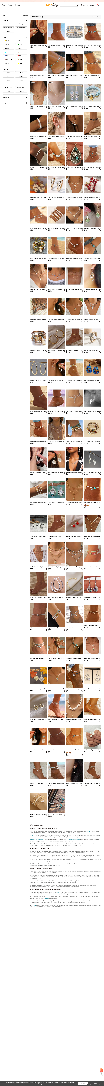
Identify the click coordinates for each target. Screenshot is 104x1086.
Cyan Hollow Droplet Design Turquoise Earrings (60, 814)
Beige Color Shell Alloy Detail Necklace (57, 441)
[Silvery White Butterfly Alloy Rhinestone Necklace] (56, 276)
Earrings (32, 835)
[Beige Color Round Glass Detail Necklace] (56, 676)
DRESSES (44, 10)
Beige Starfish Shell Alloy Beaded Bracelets (41, 502)
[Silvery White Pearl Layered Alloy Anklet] (38, 215)
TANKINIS (64, 10)
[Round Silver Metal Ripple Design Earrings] (56, 584)
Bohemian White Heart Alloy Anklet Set (57, 411)
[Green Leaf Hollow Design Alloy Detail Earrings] (92, 215)
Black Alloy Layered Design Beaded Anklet (76, 689)
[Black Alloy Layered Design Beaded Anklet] (74, 676)
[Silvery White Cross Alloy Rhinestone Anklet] (38, 398)
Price (4, 103)
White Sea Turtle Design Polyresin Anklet (40, 628)
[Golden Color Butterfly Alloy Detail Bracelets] (38, 801)
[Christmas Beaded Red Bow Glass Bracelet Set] (92, 184)
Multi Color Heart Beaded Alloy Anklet (93, 45)
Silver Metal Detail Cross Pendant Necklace (76, 472)
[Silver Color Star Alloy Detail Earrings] (74, 123)
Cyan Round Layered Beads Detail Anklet (58, 167)
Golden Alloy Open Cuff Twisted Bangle (76, 597)
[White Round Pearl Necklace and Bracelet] (74, 215)
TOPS (22, 10)
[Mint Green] (88, 505)
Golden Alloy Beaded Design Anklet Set (93, 625)
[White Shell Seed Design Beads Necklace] (74, 706)
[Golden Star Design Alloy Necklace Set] (74, 184)
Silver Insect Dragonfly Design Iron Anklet (58, 258)
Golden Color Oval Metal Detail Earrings (40, 380)
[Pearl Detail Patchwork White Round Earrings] (38, 459)
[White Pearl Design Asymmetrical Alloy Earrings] (74, 770)
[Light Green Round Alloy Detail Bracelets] (56, 615)
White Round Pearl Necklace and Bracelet (76, 228)
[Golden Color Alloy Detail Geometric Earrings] (56, 645)
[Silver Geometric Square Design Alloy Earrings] (38, 523)
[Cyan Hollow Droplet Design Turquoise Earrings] (56, 801)
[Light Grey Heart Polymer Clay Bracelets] (74, 32)
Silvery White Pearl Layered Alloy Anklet (40, 228)
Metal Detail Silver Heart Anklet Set (74, 628)
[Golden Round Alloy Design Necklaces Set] (56, 554)
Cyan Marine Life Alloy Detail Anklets (75, 441)
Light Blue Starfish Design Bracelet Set (93, 106)
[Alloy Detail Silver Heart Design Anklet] (74, 398)
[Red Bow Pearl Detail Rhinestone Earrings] (74, 523)
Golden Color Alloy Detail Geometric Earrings (59, 658)
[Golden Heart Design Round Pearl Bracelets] (56, 215)
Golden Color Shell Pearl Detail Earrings (58, 472)
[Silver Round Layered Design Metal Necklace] (74, 554)
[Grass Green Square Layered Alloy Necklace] (92, 645)
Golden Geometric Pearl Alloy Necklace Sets (41, 289)
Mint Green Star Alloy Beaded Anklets (93, 167)
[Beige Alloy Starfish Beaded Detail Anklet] (56, 523)
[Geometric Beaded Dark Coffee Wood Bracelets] (38, 337)
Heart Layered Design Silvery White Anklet (58, 45)
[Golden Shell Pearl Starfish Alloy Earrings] (56, 367)
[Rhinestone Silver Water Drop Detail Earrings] (92, 584)
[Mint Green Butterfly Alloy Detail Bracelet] (92, 245)
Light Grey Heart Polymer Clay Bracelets (76, 45)
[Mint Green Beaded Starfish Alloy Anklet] (74, 737)
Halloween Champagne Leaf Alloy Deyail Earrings (42, 689)
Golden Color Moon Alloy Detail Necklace (76, 502)
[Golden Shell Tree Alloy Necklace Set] (92, 523)
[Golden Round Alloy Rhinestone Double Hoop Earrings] (38, 706)
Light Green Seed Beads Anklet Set (92, 567)
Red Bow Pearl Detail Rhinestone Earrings (76, 536)
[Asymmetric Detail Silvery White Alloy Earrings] (92, 398)
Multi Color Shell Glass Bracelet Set (39, 258)
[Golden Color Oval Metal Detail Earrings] (38, 367)
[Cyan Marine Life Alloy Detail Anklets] (74, 428)
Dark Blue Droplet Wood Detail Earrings (93, 380)
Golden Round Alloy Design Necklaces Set (58, 567)
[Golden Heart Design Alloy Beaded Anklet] (38, 584)
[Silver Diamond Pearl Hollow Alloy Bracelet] (38, 123)
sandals (47, 898)
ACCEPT (83, 1083)
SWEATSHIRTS (33, 10)
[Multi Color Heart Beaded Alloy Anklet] (92, 32)
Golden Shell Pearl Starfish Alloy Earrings (58, 380)
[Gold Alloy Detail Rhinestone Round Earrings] (56, 184)
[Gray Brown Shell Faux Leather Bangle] (92, 337)
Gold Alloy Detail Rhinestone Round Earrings (59, 197)
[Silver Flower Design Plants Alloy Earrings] (92, 459)
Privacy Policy (38, 1084)
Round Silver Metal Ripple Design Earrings (58, 597)
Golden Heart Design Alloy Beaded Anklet (40, 597)
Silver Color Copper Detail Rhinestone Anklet (41, 783)
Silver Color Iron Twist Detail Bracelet (39, 167)
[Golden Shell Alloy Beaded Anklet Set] (74, 367)
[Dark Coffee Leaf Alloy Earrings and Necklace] (38, 306)
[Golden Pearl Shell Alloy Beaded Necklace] (38, 554)
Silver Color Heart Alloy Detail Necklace (93, 319)
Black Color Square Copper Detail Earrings (76, 75)
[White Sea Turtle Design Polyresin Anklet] (38, 615)
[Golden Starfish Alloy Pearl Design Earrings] (38, 32)
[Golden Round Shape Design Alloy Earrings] (56, 337)
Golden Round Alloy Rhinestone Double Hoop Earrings (43, 719)
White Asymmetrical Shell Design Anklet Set (59, 783)
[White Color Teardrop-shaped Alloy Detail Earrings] (56, 306)
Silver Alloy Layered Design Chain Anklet (94, 75)
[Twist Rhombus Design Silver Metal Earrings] (92, 276)
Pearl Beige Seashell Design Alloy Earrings (40, 750)
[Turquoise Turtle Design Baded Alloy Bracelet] (74, 645)
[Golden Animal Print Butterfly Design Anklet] (74, 337)
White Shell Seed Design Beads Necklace (76, 719)
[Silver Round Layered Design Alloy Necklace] (38, 62)
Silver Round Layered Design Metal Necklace (77, 567)
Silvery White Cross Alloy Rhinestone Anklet (41, 411)
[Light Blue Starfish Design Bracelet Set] (92, 93)
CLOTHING (85, 10)
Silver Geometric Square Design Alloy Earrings (41, 536)
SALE (94, 10)
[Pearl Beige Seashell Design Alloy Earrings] (38, 737)
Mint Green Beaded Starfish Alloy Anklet (76, 750)
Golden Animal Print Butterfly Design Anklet (77, 350)
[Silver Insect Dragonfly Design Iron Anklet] (56, 245)
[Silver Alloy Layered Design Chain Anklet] (92, 62)
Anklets (88, 831)
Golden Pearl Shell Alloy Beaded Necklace (40, 567)
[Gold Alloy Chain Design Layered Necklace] (74, 276)
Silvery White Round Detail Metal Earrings (58, 502)
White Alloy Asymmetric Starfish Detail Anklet (77, 258)
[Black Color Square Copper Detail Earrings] (74, 62)
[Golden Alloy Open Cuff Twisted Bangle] (74, 584)
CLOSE (95, 1083)
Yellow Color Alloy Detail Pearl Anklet (93, 502)
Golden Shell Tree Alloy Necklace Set (93, 536)
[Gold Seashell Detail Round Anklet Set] (38, 428)
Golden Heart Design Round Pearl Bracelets (59, 228)
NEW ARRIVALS (12, 10)
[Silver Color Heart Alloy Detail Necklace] (92, 306)
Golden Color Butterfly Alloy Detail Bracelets (41, 814)
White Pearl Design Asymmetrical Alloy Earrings (78, 783)
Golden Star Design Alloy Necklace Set (75, 197)
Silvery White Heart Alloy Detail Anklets (57, 719)
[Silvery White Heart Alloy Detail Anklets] (56, 706)
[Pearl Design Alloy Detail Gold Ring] (92, 737)
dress (35, 905)
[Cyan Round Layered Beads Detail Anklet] (56, 154)
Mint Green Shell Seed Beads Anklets (39, 658)
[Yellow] (85, 505)
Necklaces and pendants (36, 839)
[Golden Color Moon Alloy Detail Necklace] (74, 489)
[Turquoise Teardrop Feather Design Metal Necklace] (74, 154)
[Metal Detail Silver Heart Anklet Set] (74, 615)
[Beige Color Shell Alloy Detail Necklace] (56, 428)
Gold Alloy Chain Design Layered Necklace (76, 289)
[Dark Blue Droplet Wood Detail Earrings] (92, 367)
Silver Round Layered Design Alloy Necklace (41, 75)
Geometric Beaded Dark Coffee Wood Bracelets (42, 350)
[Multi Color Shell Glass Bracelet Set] (38, 245)
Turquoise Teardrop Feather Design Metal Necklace (78, 167)
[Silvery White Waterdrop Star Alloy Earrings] (92, 676)
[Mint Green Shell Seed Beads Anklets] (38, 645)
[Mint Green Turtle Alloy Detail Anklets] (92, 770)
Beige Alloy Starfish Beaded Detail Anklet (58, 536)
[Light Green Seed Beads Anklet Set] (92, 554)
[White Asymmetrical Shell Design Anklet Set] (56, 770)
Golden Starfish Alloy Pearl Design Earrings (41, 45)
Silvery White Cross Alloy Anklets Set (57, 750)
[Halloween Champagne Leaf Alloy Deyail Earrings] (38, 676)
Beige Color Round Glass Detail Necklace (58, 689)
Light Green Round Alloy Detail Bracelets (58, 628)
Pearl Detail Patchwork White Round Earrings (41, 472)
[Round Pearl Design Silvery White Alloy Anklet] (92, 706)
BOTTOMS (74, 10)
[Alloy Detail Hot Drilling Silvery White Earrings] (74, 93)
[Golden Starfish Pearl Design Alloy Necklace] (74, 306)
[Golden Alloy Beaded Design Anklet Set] (92, 613)
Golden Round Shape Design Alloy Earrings (59, 350)
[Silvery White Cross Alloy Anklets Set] (56, 737)
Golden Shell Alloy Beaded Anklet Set (75, 380)
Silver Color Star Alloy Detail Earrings (75, 136)
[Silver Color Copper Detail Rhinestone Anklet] (38, 770)
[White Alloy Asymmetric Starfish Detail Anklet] (74, 245)
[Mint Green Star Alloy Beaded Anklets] (92, 154)
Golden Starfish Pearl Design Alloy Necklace (77, 319)
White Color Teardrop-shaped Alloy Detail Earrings (60, 319)
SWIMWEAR (54, 10)
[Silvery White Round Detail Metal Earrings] (56, 489)
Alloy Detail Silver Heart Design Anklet (75, 411)
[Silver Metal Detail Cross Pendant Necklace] (74, 459)
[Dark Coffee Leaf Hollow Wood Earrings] (38, 184)
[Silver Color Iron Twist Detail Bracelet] (38, 154)
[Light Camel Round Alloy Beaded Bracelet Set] (92, 428)
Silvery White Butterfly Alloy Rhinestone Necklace (60, 289)
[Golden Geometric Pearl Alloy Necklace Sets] (38, 276)
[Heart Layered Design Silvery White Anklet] (56, 32)
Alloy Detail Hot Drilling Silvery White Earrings (77, 106)
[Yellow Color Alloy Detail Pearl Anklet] (92, 489)
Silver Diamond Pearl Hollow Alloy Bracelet (40, 136)
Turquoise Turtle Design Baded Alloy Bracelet (77, 658)
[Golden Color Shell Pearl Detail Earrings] (56, 459)
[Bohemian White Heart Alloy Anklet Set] (56, 398)
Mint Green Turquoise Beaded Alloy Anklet (58, 75)
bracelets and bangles (74, 839)
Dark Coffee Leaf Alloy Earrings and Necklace (41, 319)
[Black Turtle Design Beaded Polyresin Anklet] (92, 123)
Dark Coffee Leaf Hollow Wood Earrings (40, 197)
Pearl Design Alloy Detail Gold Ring (92, 750)
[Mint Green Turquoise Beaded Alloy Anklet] (56, 62)
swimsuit (58, 892)
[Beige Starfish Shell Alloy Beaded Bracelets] (38, 489)
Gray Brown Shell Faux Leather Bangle (93, 350)
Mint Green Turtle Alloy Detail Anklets (93, 783)
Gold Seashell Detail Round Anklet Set (39, 441)
